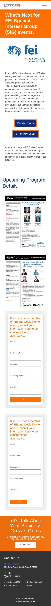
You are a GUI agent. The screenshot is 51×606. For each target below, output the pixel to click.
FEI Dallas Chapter (25, 123)
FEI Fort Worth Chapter (25, 134)
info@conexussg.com (11, 564)
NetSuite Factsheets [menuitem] (13, 585)
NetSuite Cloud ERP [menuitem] (13, 582)
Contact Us (25, 545)
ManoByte (29, 602)
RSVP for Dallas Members (25, 142)
